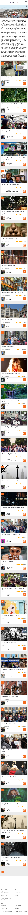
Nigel (8, 217)
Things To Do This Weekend (6, 911)
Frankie (8, 513)
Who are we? (17, 889)
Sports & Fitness (4, 908)
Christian (8, 674)
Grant (8, 540)
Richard (8, 190)
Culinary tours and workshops (21, 911)
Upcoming (17, 908)
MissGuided (9, 163)
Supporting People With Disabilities (6, 899)
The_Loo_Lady (10, 136)
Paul (8, 244)
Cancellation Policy (4, 892)
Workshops (17, 912)
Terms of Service (4, 894)
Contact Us (17, 894)
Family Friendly (18, 905)
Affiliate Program (4, 897)
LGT (7, 378)
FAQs (2, 891)
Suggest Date (24, 83)
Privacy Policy (4, 895)
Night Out (3, 909)
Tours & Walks (3, 905)
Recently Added (4, 912)
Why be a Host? (4, 889)
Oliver (8, 405)
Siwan (8, 109)
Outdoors (17, 909)
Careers (16, 895)
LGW (8, 271)
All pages (3, 900)
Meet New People (18, 907)
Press (16, 891)
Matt (8, 82)
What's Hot (3, 907)
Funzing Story (18, 892)
